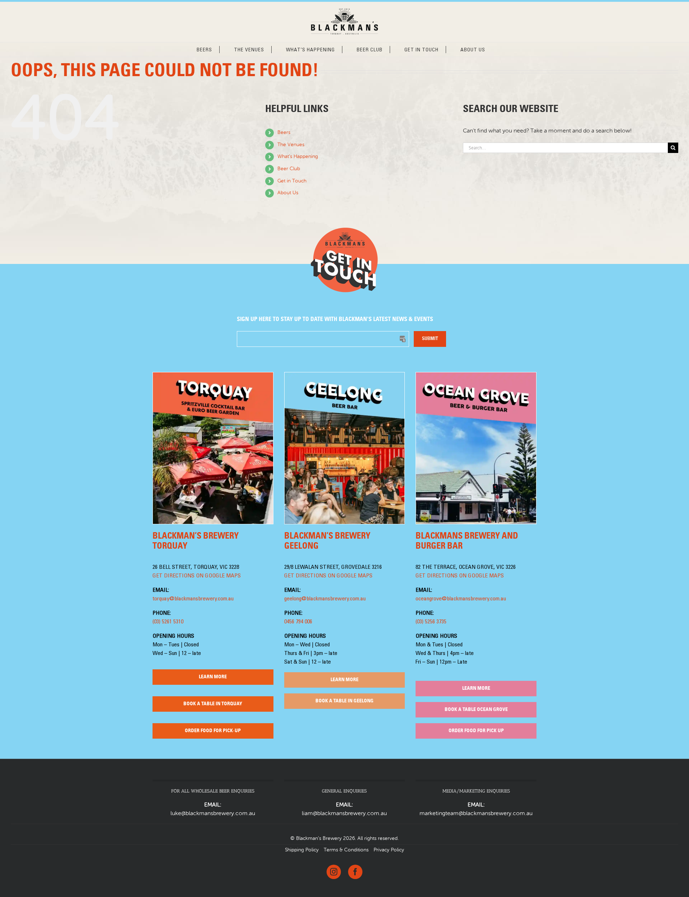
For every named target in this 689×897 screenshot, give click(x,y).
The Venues (290, 144)
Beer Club (288, 168)
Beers (283, 132)
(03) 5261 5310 (168, 622)
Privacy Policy (389, 849)
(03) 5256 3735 (431, 622)
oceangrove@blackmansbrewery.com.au (461, 599)
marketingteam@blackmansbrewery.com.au (476, 814)
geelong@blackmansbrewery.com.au (325, 599)
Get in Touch (291, 180)
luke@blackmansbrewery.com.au (212, 814)
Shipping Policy (302, 849)
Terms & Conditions (346, 849)
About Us (287, 192)
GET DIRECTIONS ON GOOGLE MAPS (197, 576)
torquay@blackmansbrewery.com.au (193, 599)
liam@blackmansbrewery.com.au (344, 814)
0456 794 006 (298, 622)
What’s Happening (297, 156)
